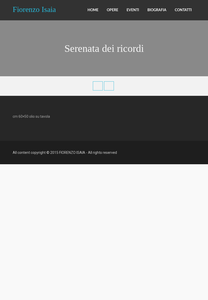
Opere (112, 10)
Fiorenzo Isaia (34, 9)
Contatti (183, 10)
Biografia (156, 10)
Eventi (133, 10)
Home (93, 10)
